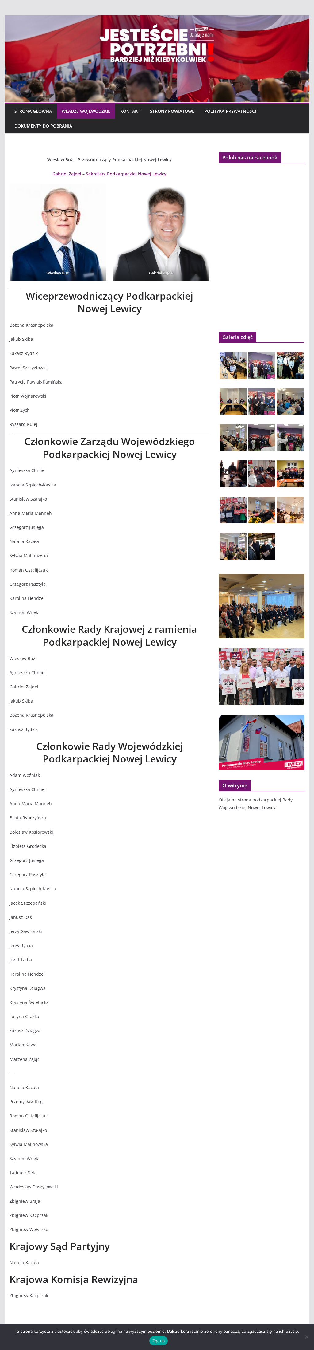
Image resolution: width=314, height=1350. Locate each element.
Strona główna (33, 111)
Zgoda (158, 1340)
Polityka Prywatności (230, 111)
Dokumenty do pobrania (43, 126)
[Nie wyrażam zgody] (306, 1337)
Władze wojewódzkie (86, 111)
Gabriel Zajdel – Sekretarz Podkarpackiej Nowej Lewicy (109, 174)
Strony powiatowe (172, 111)
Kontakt (130, 111)
